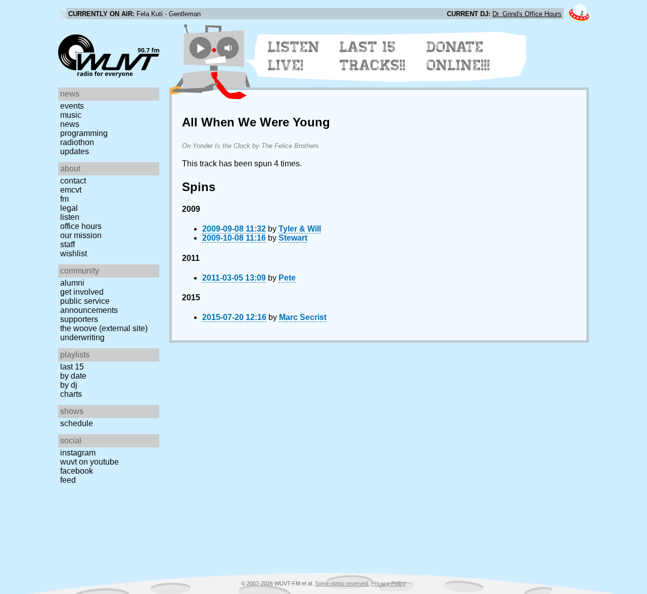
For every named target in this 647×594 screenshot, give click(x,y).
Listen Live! (294, 56)
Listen (69, 217)
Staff (67, 244)
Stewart (293, 238)
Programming (84, 133)
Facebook (76, 471)
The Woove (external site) (104, 328)
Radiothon (77, 142)
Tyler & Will (300, 228)
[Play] (200, 47)
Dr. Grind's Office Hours (527, 14)
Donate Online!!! (458, 56)
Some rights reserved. (342, 583)
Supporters (79, 319)
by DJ (68, 385)
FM (64, 199)
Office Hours (81, 226)
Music (70, 115)
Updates (74, 151)
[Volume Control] (229, 47)
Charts (71, 394)
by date (73, 376)
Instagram (78, 452)
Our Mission (81, 235)
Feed (68, 480)
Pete (287, 277)
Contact (73, 180)
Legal (69, 208)
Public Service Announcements (89, 305)
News (69, 124)
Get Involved (82, 292)
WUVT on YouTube (89, 462)
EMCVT (70, 190)
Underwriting (82, 337)
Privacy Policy (388, 583)
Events (72, 106)
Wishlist (73, 253)
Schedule (76, 423)
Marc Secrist (303, 317)
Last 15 (72, 366)
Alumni (72, 283)
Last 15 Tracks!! (373, 56)
